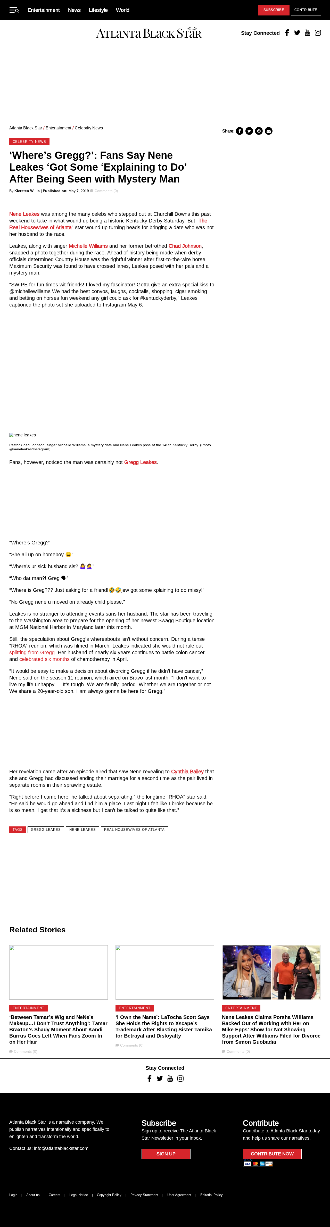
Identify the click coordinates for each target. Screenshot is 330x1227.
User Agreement (179, 1195)
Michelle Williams (88, 246)
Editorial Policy (211, 1195)
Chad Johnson (185, 246)
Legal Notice (78, 1195)
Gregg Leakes (140, 462)
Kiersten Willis (27, 191)
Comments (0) (106, 191)
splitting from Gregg (32, 652)
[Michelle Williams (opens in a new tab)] (68, 246)
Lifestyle (98, 10)
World (122, 10)
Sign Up (166, 1153)
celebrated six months (44, 659)
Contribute (305, 10)
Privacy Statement (144, 1195)
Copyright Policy (109, 1195)
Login (13, 1195)
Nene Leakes (24, 214)
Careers (54, 1195)
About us (33, 1195)
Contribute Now (272, 1153)
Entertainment (44, 10)
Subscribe (273, 10)
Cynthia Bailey (187, 771)
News (74, 10)
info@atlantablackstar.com (61, 1148)
